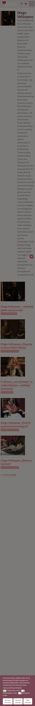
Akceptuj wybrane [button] (18, 701)
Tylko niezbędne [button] (28, 701)
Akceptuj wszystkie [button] (8, 701)
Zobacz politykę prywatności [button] (12, 688)
